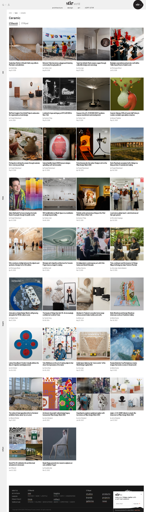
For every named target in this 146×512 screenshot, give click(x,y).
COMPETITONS (64, 502)
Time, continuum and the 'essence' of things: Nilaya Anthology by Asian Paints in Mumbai (124, 264)
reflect (3, 449)
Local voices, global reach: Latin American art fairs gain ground (124, 214)
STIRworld (13, 23)
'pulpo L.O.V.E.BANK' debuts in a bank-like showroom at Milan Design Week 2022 (123, 414)
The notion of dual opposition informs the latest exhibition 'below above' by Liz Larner (23, 414)
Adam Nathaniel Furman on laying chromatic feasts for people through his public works (23, 214)
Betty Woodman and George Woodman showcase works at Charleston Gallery (122, 314)
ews (104, 501)
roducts (106, 494)
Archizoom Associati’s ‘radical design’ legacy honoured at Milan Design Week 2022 (56, 414)
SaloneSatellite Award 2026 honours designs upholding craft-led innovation (56, 164)
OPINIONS (30, 502)
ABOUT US (15, 490)
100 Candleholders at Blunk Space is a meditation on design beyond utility (58, 214)
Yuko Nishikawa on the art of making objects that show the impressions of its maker (58, 364)
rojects (106, 497)
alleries (90, 501)
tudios (89, 494)
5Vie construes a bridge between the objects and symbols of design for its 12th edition (24, 264)
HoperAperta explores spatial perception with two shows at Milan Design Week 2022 (90, 414)
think (3, 198)
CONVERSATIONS (70, 496)
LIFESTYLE (44, 496)
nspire (57, 493)
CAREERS (14, 496)
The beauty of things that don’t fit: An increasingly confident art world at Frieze (58, 314)
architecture (57, 8)
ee (29, 493)
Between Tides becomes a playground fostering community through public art (57, 64)
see (3, 72)
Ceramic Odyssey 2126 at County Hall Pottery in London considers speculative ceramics (124, 114)
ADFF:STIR (89, 8)
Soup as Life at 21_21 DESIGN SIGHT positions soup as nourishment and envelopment (90, 114)
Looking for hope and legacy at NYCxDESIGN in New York (57, 114)
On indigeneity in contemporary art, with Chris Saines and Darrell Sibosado (90, 264)
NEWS (37, 496)
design (70, 8)
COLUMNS (38, 502)
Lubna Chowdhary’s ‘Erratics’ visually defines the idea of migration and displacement (24, 364)
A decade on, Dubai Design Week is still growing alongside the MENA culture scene (23, 314)
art (79, 8)
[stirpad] (140, 4)
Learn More (137, 510)
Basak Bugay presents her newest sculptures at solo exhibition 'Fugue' (57, 464)
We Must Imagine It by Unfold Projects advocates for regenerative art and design (24, 114)
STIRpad (24, 23)
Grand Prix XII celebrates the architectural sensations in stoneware (22, 464)
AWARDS (56, 502)
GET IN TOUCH (16, 493)
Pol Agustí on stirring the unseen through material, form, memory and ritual (24, 164)
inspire (3, 323)
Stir (10, 13)
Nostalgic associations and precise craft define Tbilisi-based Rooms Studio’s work (124, 64)
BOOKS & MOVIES (48, 502)
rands (89, 497)
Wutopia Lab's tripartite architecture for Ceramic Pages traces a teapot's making (58, 264)
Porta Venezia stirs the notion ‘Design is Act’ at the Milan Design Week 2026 (91, 164)
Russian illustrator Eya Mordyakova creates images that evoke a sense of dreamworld (123, 364)
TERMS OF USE (16, 502)
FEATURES (31, 496)
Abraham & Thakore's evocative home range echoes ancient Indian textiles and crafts (90, 314)
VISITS (62, 496)
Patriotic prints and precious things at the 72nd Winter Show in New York (90, 214)
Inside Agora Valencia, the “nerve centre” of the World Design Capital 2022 (90, 364)
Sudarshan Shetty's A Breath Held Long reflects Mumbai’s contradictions (23, 64)
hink (30, 499)
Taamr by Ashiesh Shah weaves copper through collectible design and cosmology (91, 64)
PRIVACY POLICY (16, 499)
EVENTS (72, 502)
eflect (57, 499)
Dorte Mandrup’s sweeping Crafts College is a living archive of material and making (124, 164)
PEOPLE (56, 496)
